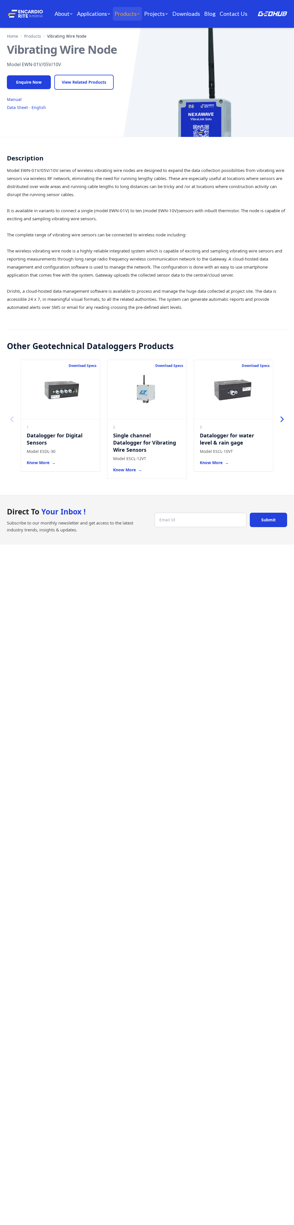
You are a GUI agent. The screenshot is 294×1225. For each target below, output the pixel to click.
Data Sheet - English (26, 107)
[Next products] (282, 419)
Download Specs (82, 365)
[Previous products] (12, 419)
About (62, 13)
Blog (210, 13)
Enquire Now (29, 82)
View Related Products (84, 82)
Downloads (186, 13)
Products (126, 13)
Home (12, 36)
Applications (92, 13)
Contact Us (233, 13)
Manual (14, 99)
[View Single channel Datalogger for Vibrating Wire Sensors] (146, 389)
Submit (268, 519)
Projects (154, 13)
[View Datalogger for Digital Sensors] (60, 389)
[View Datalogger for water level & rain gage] (233, 389)
